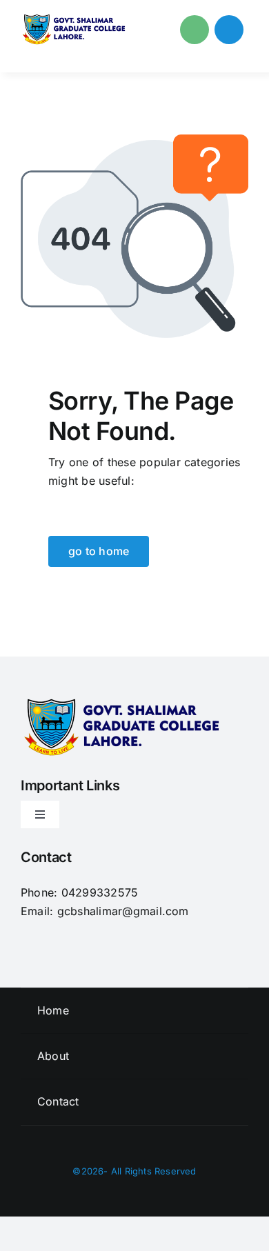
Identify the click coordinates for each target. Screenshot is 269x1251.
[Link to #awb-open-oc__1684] (229, 29)
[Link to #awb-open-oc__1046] (194, 29)
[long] (75, 19)
